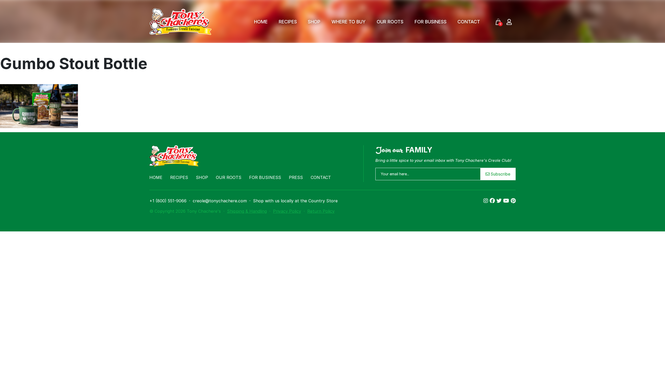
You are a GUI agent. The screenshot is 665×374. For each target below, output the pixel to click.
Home (261, 21)
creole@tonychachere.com (220, 200)
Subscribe (500, 174)
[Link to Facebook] (493, 201)
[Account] (509, 21)
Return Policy (321, 211)
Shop (314, 21)
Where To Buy (348, 21)
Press (296, 177)
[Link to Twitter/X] (499, 201)
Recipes (288, 21)
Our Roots (390, 21)
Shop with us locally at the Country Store (295, 200)
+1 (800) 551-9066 (168, 200)
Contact (468, 21)
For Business (431, 21)
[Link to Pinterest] (513, 201)
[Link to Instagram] (486, 201)
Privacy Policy (287, 211)
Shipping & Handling (247, 211)
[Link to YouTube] (507, 201)
